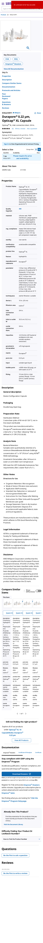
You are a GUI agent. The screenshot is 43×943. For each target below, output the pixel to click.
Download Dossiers (20, 774)
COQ (16, 59)
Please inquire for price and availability (22, 157)
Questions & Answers (6, 103)
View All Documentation (13, 69)
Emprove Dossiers (13, 64)
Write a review (20, 129)
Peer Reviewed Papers (6, 96)
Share (39, 113)
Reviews (5, 108)
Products (3, 15)
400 (20, 209)
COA (7, 59)
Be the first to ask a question (15, 855)
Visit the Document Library (13, 824)
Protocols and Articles (11, 90)
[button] (21, 839)
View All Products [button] (21, 740)
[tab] (5, 14)
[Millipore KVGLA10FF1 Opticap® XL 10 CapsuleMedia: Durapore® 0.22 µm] (6, 603)
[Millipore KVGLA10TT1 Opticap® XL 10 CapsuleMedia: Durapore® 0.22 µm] (16, 603)
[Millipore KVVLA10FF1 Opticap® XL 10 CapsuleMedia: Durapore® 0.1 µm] (36, 603)
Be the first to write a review (16, 873)
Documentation (8, 87)
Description (7, 80)
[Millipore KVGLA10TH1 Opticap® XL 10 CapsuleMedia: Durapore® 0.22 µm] (26, 603)
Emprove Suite (8, 793)
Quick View (10, 613)
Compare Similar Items (11, 83)
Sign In (6, 144)
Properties (6, 76)
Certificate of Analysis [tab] (25, 752)
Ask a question (32, 129)
